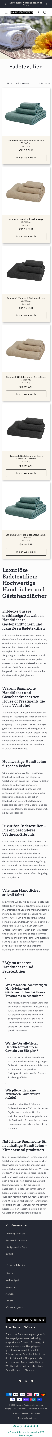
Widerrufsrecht (20, 1409)
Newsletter (11, 1287)
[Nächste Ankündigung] (47, 4)
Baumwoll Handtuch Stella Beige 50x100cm (26, 220)
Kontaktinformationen (27, 1418)
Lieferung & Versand (15, 1233)
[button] (6, 12)
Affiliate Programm (15, 1307)
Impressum (35, 1413)
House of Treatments (24, 1405)
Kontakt (9, 1254)
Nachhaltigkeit (12, 1280)
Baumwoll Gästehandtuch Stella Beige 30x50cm (26, 378)
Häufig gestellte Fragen (17, 1247)
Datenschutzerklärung (38, 1409)
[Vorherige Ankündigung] (5, 4)
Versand (24, 1413)
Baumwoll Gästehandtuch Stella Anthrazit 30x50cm (26, 457)
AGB (16, 1413)
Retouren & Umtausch (16, 1240)
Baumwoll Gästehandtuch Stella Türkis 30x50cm (26, 536)
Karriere (9, 1300)
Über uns (10, 1273)
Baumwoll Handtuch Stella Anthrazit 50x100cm (26, 299)
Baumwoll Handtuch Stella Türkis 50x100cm (26, 141)
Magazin (10, 1293)
